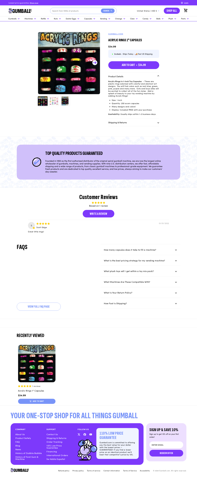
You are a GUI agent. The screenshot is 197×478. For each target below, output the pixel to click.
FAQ (17, 441)
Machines (29, 18)
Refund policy (63, 470)
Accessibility (145, 470)
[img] (43, 223)
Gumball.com (115, 34)
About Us (20, 434)
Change (118, 18)
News (18, 449)
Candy (145, 18)
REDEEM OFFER (166, 453)
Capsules (88, 18)
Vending (103, 18)
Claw (132, 18)
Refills (43, 18)
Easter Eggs (71, 18)
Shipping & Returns (56, 437)
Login (186, 2)
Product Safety (23, 437)
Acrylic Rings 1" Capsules (31, 390)
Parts (183, 18)
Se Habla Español (56, 458)
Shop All (172, 11)
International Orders (57, 455)
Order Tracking (54, 441)
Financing (52, 451)
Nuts (56, 18)
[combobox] (76, 11)
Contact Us (52, 434)
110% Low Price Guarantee (54, 446)
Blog (17, 445)
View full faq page (39, 307)
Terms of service (93, 470)
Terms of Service (130, 470)
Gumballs (12, 18)
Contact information (111, 470)
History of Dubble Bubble (28, 453)
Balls (158, 18)
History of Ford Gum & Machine (26, 457)
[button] (186, 11)
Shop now (34, 2)
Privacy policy (78, 470)
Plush (170, 18)
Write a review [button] (98, 214)
